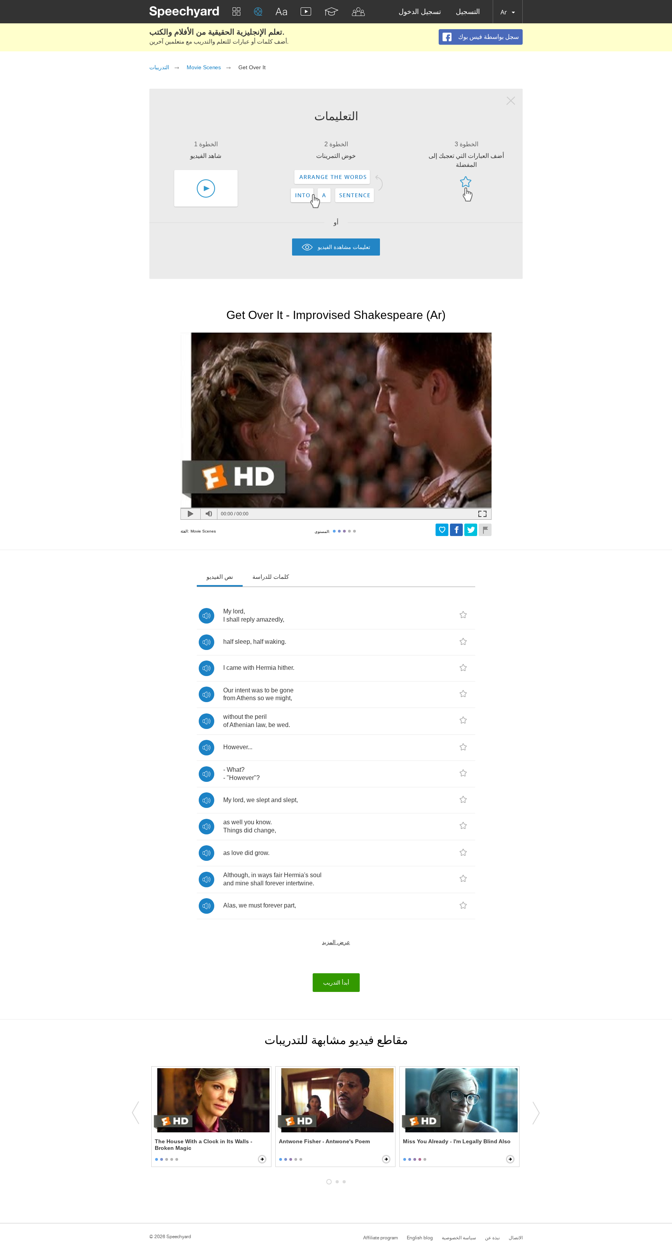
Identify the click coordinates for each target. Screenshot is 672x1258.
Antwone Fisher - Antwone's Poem (324, 1141)
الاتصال (516, 1237)
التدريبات (159, 67)
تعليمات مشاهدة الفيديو (344, 247)
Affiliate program (380, 1237)
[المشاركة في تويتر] (470, 530)
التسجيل (468, 12)
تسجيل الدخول (420, 12)
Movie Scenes (204, 67)
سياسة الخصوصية (459, 1237)
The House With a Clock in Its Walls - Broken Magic (203, 1144)
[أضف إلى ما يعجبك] (442, 530)
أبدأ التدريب (336, 982)
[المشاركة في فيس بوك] (456, 530)
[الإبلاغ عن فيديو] (485, 530)
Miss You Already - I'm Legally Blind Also (457, 1141)
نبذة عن (492, 1237)
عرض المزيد (336, 942)
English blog (420, 1237)
